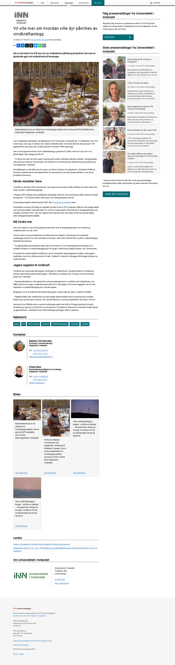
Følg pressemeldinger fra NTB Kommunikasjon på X (32, 641)
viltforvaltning (33, 324)
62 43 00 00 (60, 579)
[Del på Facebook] (18, 46)
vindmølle (74, 324)
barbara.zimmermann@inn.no (41, 357)
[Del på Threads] (31, 46)
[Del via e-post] (44, 46)
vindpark (84, 324)
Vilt (23, 324)
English (21, 654)
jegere (16, 324)
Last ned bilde (21, 473)
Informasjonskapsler (21, 645)
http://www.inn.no (62, 583)
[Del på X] (27, 46)
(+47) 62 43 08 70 (40, 350)
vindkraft (45, 324)
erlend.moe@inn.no (37, 383)
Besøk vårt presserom (116, 194)
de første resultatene (62, 202)
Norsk (15, 654)
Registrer (109, 37)
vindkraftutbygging (60, 324)
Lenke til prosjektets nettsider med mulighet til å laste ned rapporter (41, 544)
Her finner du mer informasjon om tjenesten (29, 616)
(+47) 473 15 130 (40, 354)
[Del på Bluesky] (36, 46)
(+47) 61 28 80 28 (40, 377)
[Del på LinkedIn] (23, 46)
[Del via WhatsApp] (40, 46)
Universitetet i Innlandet (40, 40)
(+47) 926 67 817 (40, 380)
